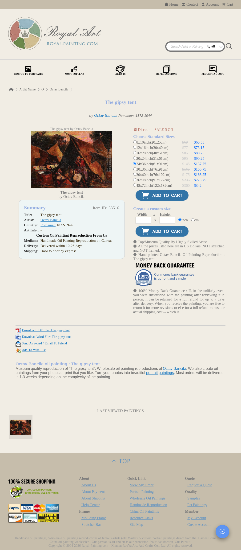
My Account (196, 518)
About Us (88, 485)
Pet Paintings (197, 505)
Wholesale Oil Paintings (147, 498)
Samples (193, 498)
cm (196, 220)
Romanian (48, 225)
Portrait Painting (142, 492)
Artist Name (27, 89)
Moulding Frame (93, 518)
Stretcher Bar (91, 525)
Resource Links (141, 518)
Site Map (136, 525)
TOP (123, 461)
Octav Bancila (59, 89)
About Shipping (93, 498)
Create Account (198, 525)
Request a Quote (199, 485)
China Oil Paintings (144, 511)
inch (184, 220)
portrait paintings (160, 373)
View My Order (141, 485)
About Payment (93, 492)
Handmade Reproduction (148, 505)
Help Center (90, 505)
